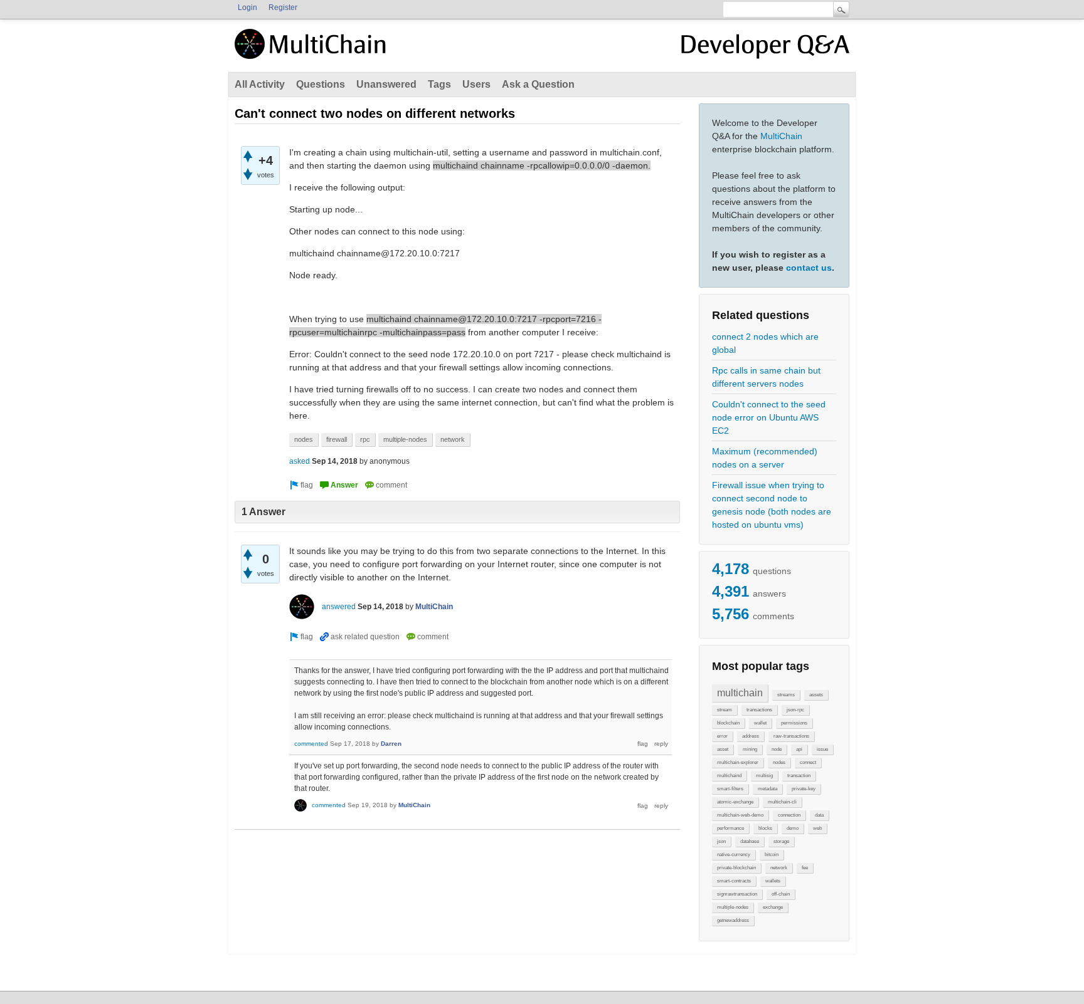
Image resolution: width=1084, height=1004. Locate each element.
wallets (772, 881)
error (722, 736)
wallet (760, 723)
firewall (336, 439)
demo (793, 828)
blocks (765, 828)
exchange (773, 907)
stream (724, 710)
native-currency (733, 854)
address (750, 736)
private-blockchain (736, 868)
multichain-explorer (737, 762)
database (749, 841)
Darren (391, 743)
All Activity (260, 84)
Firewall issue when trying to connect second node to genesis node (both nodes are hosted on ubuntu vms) (771, 505)
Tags (439, 84)
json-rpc (795, 710)
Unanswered (386, 84)
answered (339, 606)
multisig (764, 775)
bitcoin (771, 854)
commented (311, 743)
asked (299, 461)
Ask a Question (538, 84)
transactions (759, 710)
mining (750, 749)
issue (822, 749)
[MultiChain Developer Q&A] (765, 49)
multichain (740, 693)
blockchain (728, 723)
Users (476, 84)
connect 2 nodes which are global (765, 343)
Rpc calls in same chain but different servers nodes (766, 377)
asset (722, 749)
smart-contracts (734, 881)
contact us (809, 268)
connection (789, 815)
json (721, 841)
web (817, 828)
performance (730, 828)
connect (808, 762)
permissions (794, 723)
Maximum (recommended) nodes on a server (764, 457)
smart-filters (730, 789)
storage (781, 841)
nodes (779, 762)
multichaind (729, 775)
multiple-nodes (732, 907)
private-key (804, 789)
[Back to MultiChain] (312, 51)
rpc (365, 439)
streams (786, 695)
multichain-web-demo (740, 815)
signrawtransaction (737, 894)
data (819, 815)
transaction (798, 775)
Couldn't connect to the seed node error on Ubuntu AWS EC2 (769, 417)
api (799, 749)
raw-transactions (791, 736)
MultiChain (781, 136)
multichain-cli (782, 802)
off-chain (781, 894)
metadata (767, 789)
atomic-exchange (735, 802)
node (777, 749)
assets (816, 695)
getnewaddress (733, 920)
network (778, 868)
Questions (320, 84)
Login (247, 7)
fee (805, 868)
